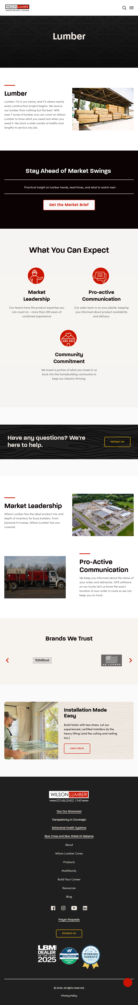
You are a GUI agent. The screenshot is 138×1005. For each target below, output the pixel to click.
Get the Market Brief (69, 205)
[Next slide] (130, 660)
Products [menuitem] (69, 862)
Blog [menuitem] (69, 896)
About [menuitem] (69, 845)
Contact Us (117, 441)
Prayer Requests (69, 919)
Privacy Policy (69, 996)
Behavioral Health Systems (69, 828)
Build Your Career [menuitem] (69, 879)
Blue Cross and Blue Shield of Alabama (69, 836)
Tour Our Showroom (69, 811)
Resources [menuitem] (69, 888)
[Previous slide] (7, 660)
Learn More (77, 748)
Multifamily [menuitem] (69, 870)
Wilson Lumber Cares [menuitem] (69, 853)
